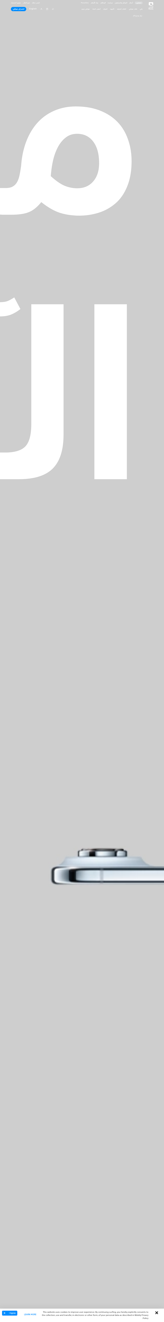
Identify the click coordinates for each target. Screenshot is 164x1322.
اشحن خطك (35, 3)
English (33, 9)
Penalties (85, 3)
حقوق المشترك (16, 3)
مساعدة (110, 3)
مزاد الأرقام (94, 3)
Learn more (30, 1314)
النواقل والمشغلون (121, 3)
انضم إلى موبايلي (18, 9)
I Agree (12, 1313)
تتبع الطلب (26, 3)
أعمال (131, 3)
